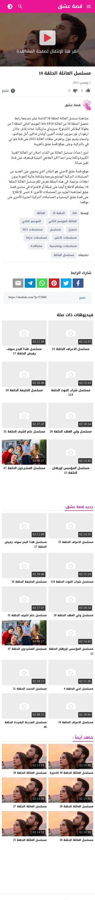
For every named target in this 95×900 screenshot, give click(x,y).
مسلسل (55, 229)
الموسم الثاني (31, 221)
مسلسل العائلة (64, 255)
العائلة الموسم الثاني (62, 221)
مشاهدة (36, 246)
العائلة (41, 213)
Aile (74, 213)
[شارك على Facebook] (78, 287)
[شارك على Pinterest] (54, 287)
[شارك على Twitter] (66, 287)
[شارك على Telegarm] (30, 287)
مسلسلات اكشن (65, 237)
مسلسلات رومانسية (63, 246)
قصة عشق (72, 105)
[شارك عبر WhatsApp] (42, 287)
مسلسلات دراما (36, 237)
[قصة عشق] (87, 109)
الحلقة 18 (59, 213)
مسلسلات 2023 (32, 229)
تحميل (72, 229)
